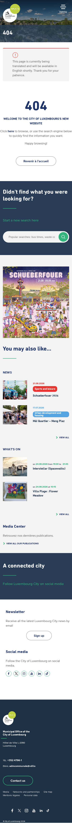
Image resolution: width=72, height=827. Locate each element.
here (11, 131)
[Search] (63, 237)
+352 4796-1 (14, 760)
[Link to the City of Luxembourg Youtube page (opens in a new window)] (32, 673)
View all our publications (22, 543)
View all (64, 437)
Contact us (18, 780)
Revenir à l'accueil (36, 161)
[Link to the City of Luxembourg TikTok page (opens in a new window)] (47, 673)
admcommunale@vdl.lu (22, 766)
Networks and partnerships (26, 792)
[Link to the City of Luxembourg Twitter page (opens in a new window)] (16, 673)
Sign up (39, 635)
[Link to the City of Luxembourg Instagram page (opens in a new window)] (24, 673)
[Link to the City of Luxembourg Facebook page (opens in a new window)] (9, 673)
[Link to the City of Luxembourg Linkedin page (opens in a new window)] (39, 673)
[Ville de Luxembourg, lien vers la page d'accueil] (11, 21)
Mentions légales (11, 795)
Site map (48, 792)
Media (6, 792)
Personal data (30, 795)
